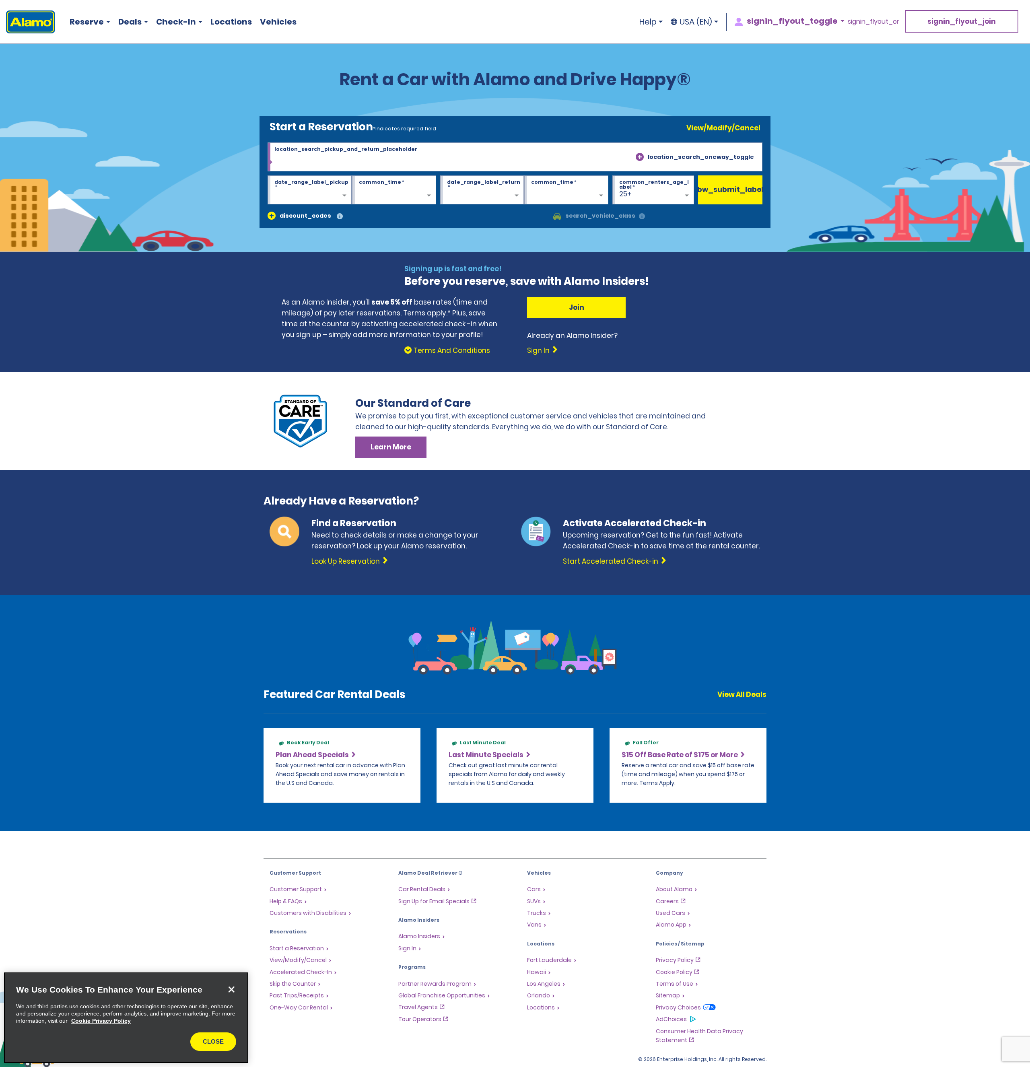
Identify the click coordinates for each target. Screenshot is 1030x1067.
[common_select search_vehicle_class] (557, 216)
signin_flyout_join (961, 21)
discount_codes (305, 216)
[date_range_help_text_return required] (482, 190)
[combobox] (515, 157)
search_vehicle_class (600, 216)
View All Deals (741, 694)
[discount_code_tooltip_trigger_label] (339, 216)
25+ (625, 194)
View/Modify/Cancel (723, 128)
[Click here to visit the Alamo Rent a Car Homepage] (27, 21)
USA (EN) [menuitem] (696, 21)
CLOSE (213, 1041)
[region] (126, 1017)
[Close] (231, 989)
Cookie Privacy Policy (101, 1021)
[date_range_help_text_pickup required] (309, 190)
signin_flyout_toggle (792, 21)
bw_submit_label (730, 189)
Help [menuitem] (648, 21)
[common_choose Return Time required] (566, 190)
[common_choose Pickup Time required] (394, 190)
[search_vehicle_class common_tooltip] (642, 216)
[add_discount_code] (272, 216)
